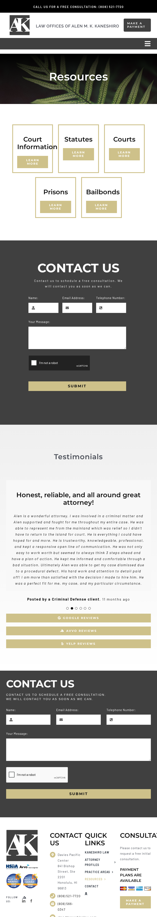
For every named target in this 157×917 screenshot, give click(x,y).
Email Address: (73, 298)
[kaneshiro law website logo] (77, 26)
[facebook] (31, 900)
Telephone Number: (110, 298)
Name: (33, 298)
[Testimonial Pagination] (67, 608)
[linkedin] (24, 900)
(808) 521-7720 (69, 896)
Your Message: (39, 322)
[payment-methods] (135, 888)
